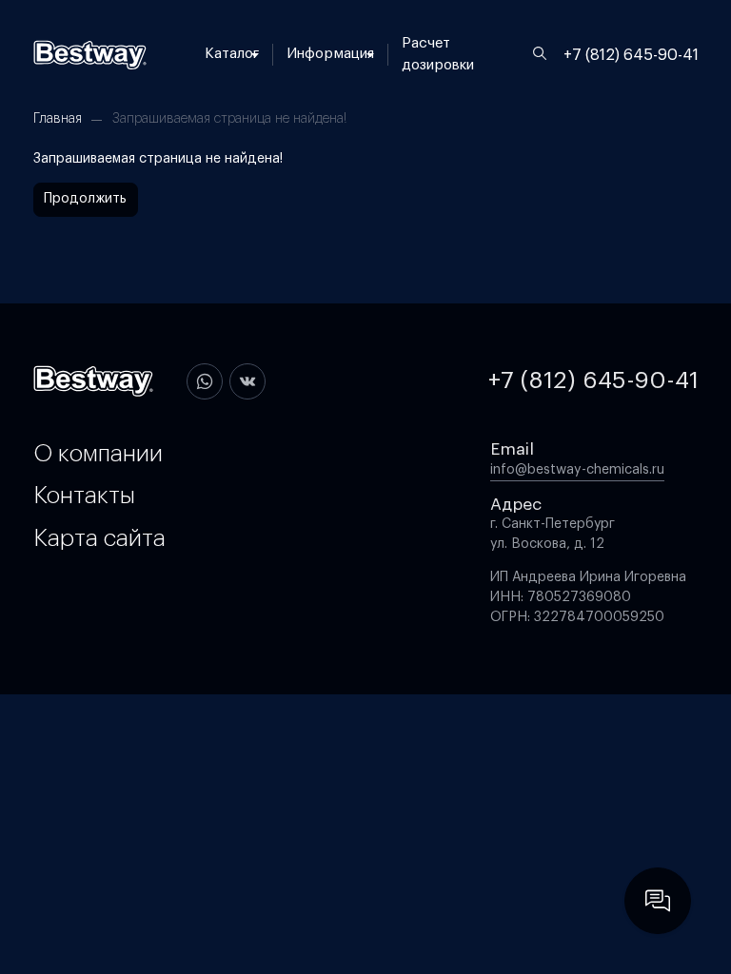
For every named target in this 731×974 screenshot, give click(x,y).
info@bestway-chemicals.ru (577, 470)
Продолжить (85, 198)
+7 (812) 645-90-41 (631, 55)
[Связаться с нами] (657, 900)
